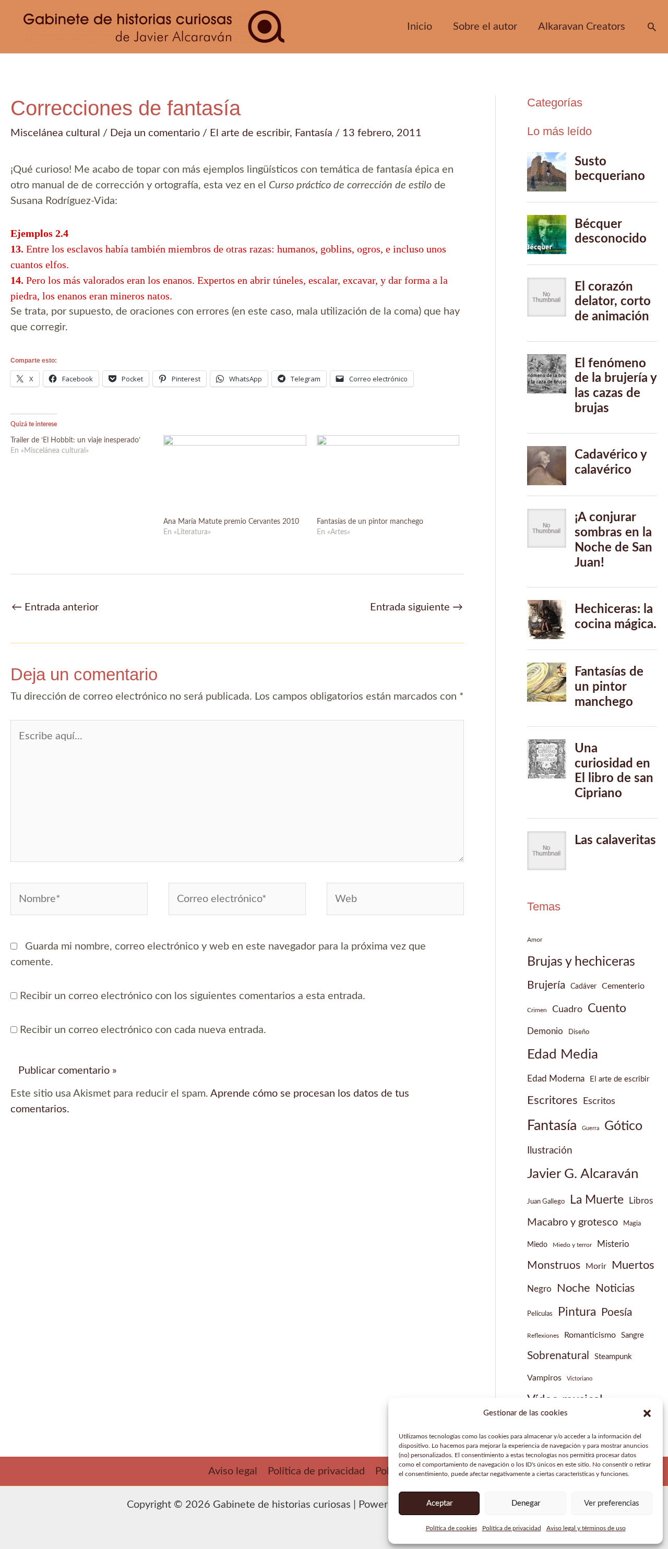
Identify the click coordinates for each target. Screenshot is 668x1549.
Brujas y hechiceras (581, 961)
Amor (534, 939)
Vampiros (544, 1378)
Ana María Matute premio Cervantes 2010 (231, 521)
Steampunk (613, 1357)
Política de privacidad (511, 1528)
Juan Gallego (546, 1201)
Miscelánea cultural (55, 133)
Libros (641, 1200)
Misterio (613, 1244)
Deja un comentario (155, 133)
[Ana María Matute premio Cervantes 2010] (234, 476)
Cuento (607, 1008)
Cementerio (623, 986)
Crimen (537, 1010)
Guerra (590, 1128)
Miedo (537, 1244)
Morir (596, 1266)
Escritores (552, 1100)
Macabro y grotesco (572, 1222)
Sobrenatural (558, 1355)
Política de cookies (451, 1528)
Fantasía (313, 133)
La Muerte (597, 1200)
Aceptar (439, 1503)
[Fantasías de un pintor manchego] (388, 476)
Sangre (632, 1335)
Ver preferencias (611, 1503)
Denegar (525, 1503)
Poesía (616, 1312)
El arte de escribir (250, 133)
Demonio (545, 1031)
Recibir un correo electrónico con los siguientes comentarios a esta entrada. (192, 996)
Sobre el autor (485, 26)
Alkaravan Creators (581, 26)
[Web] (395, 901)
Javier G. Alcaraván (583, 1174)
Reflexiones (543, 1335)
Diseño (578, 1032)
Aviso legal (232, 1471)
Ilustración (549, 1150)
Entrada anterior (55, 607)
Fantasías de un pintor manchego (370, 521)
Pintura (577, 1312)
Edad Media (562, 1054)
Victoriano (579, 1379)
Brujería (546, 985)
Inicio (419, 26)
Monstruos (553, 1265)
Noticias (615, 1288)
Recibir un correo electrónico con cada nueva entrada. (143, 1030)
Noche (573, 1288)
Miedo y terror (572, 1245)
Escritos (599, 1101)
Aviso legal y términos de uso (586, 1528)
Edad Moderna (555, 1079)
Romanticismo (590, 1335)
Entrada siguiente (416, 607)
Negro (539, 1288)
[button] (647, 1413)
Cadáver (583, 986)
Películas (540, 1313)
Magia (632, 1223)
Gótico (623, 1126)
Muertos (633, 1265)
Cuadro (567, 1009)
